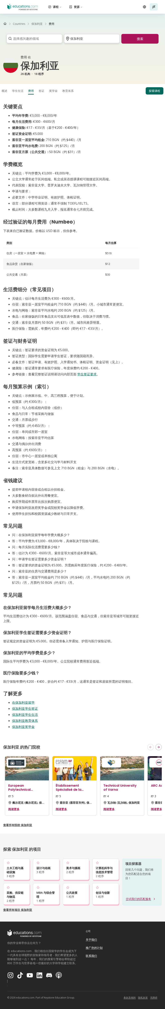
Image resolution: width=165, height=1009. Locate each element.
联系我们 (91, 956)
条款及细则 (130, 997)
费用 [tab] (31, 91)
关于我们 (91, 940)
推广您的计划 (94, 948)
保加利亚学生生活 (25, 714)
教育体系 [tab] (68, 91)
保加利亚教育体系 (25, 720)
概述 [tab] (4, 91)
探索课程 (154, 91)
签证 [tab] (41, 91)
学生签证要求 (87, 374)
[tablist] (82, 91)
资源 (76, 7)
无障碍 (153, 997)
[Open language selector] (144, 6)
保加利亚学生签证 (25, 708)
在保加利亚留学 (23, 702)
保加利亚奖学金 (23, 726)
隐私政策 (143, 997)
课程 (56, 7)
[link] (51, 24)
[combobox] (33, 38)
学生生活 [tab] (17, 91)
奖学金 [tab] (53, 91)
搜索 (140, 39)
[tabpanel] (82, 416)
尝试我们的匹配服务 (138, 899)
